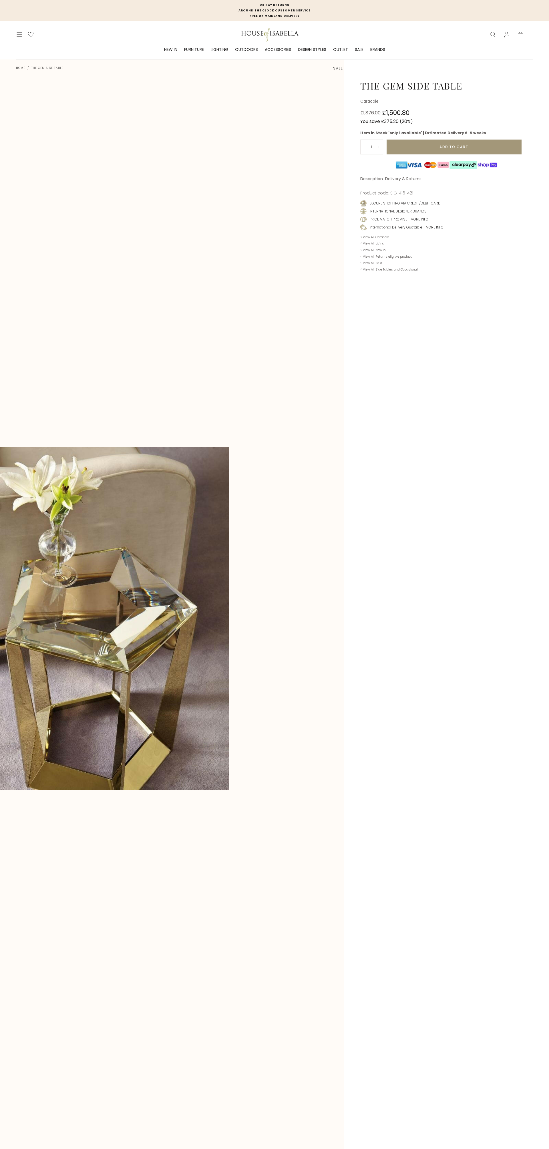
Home (20, 68)
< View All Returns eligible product (386, 256)
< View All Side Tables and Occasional (389, 269)
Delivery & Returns (403, 179)
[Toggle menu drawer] (19, 34)
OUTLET (340, 49)
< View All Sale (371, 263)
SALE (359, 49)
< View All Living (372, 243)
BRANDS (377, 49)
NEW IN (170, 49)
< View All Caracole (374, 237)
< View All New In (373, 250)
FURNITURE (194, 49)
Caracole (369, 101)
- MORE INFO (417, 219)
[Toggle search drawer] (493, 34)
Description (371, 179)
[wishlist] (30, 34)
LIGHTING (219, 49)
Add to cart (453, 146)
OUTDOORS (246, 49)
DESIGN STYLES (312, 49)
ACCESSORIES (278, 49)
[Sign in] (506, 34)
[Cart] (520, 34)
